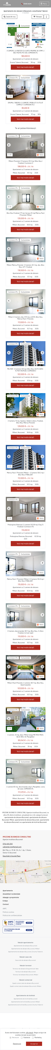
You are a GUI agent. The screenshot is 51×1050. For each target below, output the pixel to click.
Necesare (15, 1037)
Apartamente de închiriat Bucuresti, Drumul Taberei (25, 1005)
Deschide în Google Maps (11, 856)
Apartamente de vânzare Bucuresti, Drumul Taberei (25, 951)
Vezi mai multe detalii (25, 67)
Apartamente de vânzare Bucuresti (25, 945)
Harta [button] (41, 44)
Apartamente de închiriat (25, 995)
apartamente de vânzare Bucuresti (16, 817)
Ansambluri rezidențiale (11, 894)
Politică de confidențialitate (12, 915)
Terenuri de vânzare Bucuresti (25, 971)
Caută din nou (11, 17)
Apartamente (8, 891)
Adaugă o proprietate (11, 897)
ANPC (5, 909)
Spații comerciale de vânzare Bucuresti (25, 983)
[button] (46, 17)
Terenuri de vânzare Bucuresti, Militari (25, 974)
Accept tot (34, 1044)
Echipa (5, 901)
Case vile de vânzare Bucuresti (25, 960)
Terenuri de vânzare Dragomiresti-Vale (25, 968)
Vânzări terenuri (25, 965)
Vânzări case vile (25, 957)
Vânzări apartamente (25, 942)
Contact (6, 904)
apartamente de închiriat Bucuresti (34, 822)
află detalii (29, 1033)
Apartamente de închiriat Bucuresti (25, 999)
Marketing (38, 1037)
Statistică (26, 1037)
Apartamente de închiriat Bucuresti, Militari (25, 1002)
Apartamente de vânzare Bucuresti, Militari (25, 948)
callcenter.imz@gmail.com (12, 847)
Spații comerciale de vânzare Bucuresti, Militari (25, 986)
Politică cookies (8, 912)
